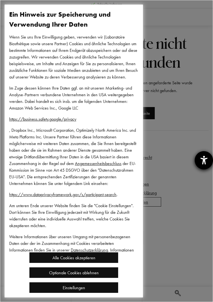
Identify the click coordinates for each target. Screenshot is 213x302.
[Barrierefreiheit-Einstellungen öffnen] (204, 160)
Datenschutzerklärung (89, 250)
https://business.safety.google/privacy (42, 119)
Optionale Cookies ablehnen (74, 272)
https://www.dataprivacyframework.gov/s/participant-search (62, 194)
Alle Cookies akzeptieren (73, 257)
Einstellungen (74, 287)
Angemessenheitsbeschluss (98, 163)
